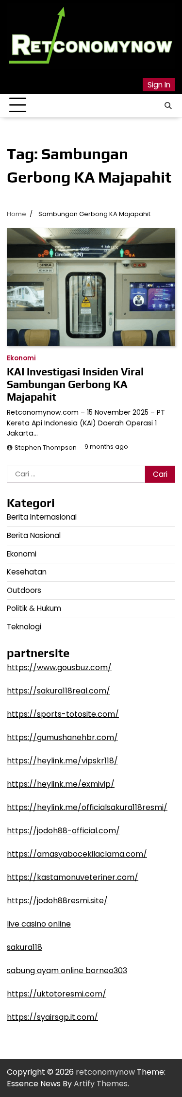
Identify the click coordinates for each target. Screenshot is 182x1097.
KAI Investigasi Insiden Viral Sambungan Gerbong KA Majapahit (75, 384)
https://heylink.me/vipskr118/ (62, 760)
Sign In (159, 85)
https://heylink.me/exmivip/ (61, 784)
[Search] (168, 105)
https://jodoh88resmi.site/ (57, 900)
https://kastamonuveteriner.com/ (72, 877)
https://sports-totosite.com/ (63, 714)
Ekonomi (21, 358)
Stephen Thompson (46, 447)
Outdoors (24, 590)
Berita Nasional (34, 535)
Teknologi (24, 627)
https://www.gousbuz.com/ (59, 667)
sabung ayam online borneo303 (67, 970)
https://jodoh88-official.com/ (63, 830)
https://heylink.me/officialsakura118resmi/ (87, 807)
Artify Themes (101, 1083)
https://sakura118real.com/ (58, 690)
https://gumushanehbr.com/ (62, 737)
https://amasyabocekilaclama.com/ (77, 854)
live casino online (39, 923)
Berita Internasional (42, 517)
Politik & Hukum (34, 608)
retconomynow (105, 1072)
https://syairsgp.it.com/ (52, 1017)
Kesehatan (27, 572)
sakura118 (24, 947)
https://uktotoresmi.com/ (56, 993)
